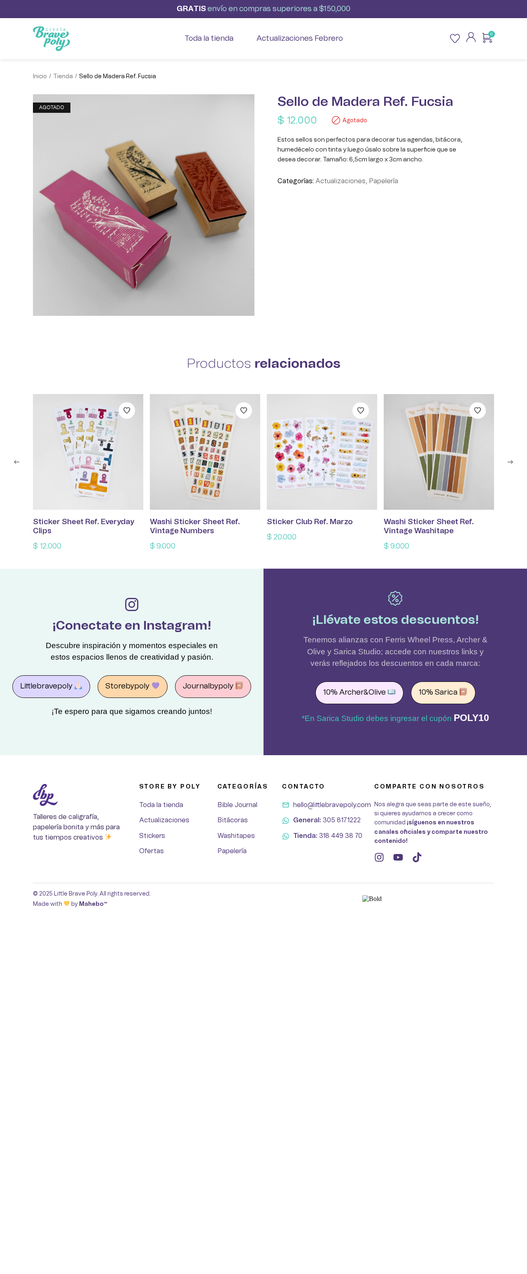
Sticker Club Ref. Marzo (310, 522)
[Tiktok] (417, 857)
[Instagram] (379, 857)
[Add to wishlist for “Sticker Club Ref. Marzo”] (360, 410)
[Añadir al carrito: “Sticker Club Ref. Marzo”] (322, 452)
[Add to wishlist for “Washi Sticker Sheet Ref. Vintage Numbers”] (244, 410)
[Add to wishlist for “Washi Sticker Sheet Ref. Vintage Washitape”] (477, 410)
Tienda (63, 76)
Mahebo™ (93, 904)
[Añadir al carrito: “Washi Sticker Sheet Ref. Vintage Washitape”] (439, 452)
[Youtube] (398, 857)
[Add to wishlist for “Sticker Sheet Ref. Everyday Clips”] (127, 410)
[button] (17, 462)
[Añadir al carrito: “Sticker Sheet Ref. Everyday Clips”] (88, 452)
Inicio (40, 76)
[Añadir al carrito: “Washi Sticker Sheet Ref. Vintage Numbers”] (205, 452)
